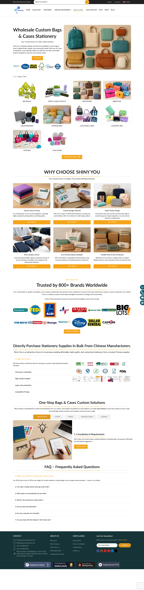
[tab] (41, 417)
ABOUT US (54, 536)
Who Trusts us (54, 547)
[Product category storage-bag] (57, 116)
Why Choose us (55, 544)
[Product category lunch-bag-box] (87, 116)
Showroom (53, 540)
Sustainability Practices (57, 554)
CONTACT (17, 536)
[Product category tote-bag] (27, 141)
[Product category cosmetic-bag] (117, 116)
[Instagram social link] (95, 2)
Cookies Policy (77, 547)
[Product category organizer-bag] (27, 116)
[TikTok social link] (104, 2)
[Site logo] (18, 10)
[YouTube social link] (97, 2)
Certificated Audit (55, 551)
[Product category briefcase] (117, 92)
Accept (137, 586)
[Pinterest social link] (99, 2)
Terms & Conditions (79, 544)
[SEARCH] (87, 2)
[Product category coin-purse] (57, 141)
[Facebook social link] (92, 2)
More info (127, 586)
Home (15, 76)
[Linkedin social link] (102, 2)
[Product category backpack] (27, 92)
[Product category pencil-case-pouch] (57, 92)
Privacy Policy (77, 540)
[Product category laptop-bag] (87, 92)
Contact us (76, 551)
